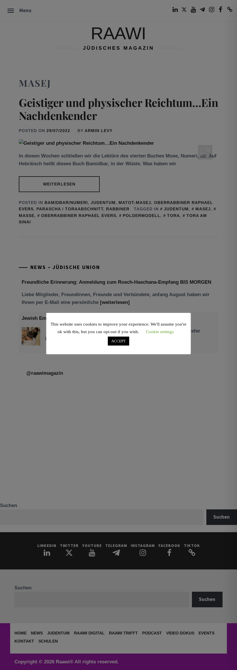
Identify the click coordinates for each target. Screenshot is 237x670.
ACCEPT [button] (118, 341)
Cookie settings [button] (160, 331)
